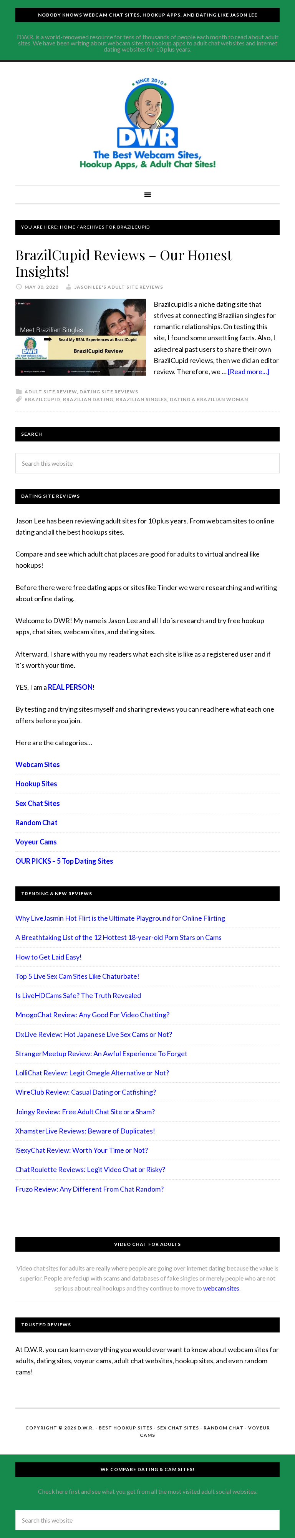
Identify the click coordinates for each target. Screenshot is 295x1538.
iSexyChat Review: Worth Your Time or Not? (81, 1150)
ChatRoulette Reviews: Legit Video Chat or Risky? (90, 1169)
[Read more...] (248, 371)
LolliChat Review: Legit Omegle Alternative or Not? (92, 1072)
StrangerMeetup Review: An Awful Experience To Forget (101, 1053)
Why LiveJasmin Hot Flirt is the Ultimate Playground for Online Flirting (120, 918)
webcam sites (221, 1288)
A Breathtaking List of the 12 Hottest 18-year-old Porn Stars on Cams (118, 937)
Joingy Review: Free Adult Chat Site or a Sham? (85, 1111)
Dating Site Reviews (109, 392)
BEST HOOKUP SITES (125, 1428)
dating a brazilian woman (209, 399)
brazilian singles (141, 399)
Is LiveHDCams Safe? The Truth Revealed (78, 995)
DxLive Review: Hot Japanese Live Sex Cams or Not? (93, 1034)
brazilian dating (88, 399)
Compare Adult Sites (147, 123)
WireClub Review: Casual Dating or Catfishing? (85, 1092)
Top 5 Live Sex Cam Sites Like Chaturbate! (77, 976)
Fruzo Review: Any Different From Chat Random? (89, 1189)
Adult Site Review (51, 392)
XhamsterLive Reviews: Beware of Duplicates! (85, 1131)
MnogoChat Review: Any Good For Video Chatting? (92, 1014)
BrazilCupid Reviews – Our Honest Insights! (123, 262)
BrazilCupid (42, 399)
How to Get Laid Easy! (48, 957)
